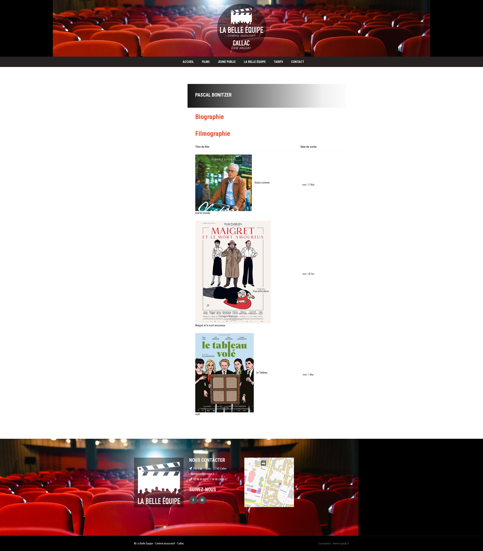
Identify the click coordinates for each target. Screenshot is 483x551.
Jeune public (227, 62)
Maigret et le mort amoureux (210, 325)
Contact (297, 62)
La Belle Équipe (255, 62)
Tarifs (278, 62)
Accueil (188, 62)
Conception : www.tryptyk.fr (333, 543)
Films (206, 62)
